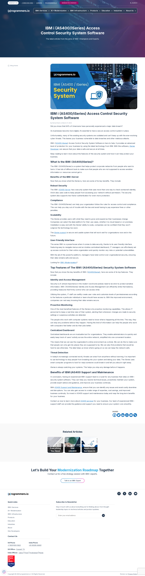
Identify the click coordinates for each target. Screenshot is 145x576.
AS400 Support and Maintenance (68, 387)
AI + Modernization (59, 11)
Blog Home (14, 65)
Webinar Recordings (69, 3)
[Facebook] (114, 415)
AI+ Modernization (14, 511)
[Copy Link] (135, 415)
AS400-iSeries (62, 143)
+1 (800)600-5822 (14, 545)
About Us (130, 11)
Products (94, 11)
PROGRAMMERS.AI (51, 3)
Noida (41, 553)
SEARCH (134, 3)
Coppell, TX (20, 549)
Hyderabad (34, 553)
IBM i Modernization (68, 262)
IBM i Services (41, 11)
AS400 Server (65, 190)
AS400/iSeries (94, 272)
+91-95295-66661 (35, 545)
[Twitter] (118, 415)
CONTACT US (13, 3)
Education (106, 11)
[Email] (131, 415)
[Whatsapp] (127, 415)
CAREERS (39, 3)
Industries (118, 11)
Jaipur (21, 553)
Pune (26, 553)
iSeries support (60, 233)
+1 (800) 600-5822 (27, 3)
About (10, 528)
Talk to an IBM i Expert (72, 480)
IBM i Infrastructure (78, 11)
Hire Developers (14, 531)
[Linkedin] (123, 415)
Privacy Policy (132, 574)
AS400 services (86, 401)
